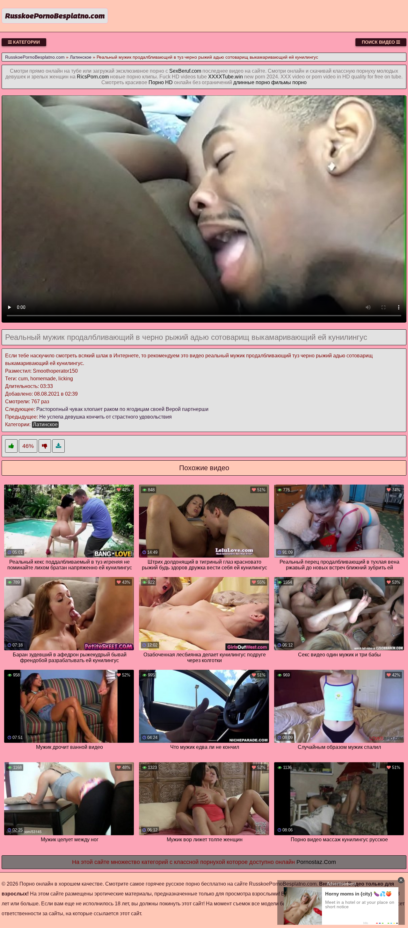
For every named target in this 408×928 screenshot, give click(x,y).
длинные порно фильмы (262, 82)
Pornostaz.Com (316, 862)
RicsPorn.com (93, 76)
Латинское (45, 424)
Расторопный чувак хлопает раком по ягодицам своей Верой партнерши (122, 409)
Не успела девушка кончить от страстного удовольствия (105, 417)
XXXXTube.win (225, 76)
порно (299, 82)
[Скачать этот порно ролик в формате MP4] (58, 446)
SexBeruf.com (185, 71)
